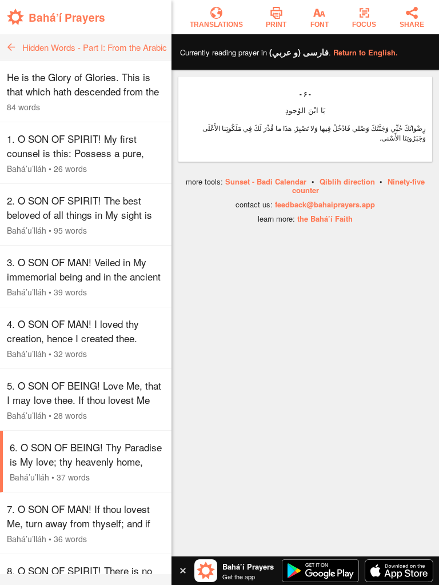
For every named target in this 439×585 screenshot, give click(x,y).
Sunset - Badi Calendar (265, 181)
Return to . (365, 52)
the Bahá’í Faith (325, 218)
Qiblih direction (347, 181)
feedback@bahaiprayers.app (325, 204)
